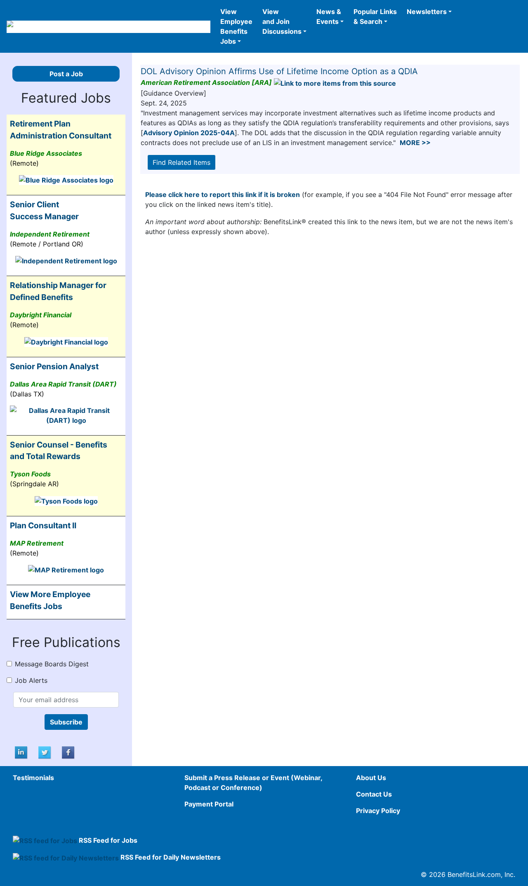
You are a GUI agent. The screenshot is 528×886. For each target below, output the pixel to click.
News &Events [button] (328, 16)
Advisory (189, 133)
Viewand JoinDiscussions (282, 21)
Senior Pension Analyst (54, 366)
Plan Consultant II (43, 525)
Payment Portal (208, 804)
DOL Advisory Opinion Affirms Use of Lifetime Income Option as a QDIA (279, 71)
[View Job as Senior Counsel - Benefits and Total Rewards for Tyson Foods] (66, 500)
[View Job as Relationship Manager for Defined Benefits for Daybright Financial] (66, 341)
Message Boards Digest (52, 664)
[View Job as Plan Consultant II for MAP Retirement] (66, 569)
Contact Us (374, 794)
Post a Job (66, 74)
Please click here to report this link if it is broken (222, 194)
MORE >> (415, 142)
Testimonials (33, 777)
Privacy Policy (378, 810)
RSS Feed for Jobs (108, 840)
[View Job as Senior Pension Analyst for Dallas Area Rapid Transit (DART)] (66, 414)
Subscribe (66, 722)
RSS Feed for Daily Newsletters (170, 857)
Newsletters (427, 11)
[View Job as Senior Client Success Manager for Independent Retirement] (66, 260)
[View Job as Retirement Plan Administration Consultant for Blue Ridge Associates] (66, 180)
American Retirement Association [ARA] (206, 82)
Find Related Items (181, 162)
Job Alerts (31, 680)
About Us (371, 777)
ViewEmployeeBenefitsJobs (236, 26)
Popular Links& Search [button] (375, 16)
